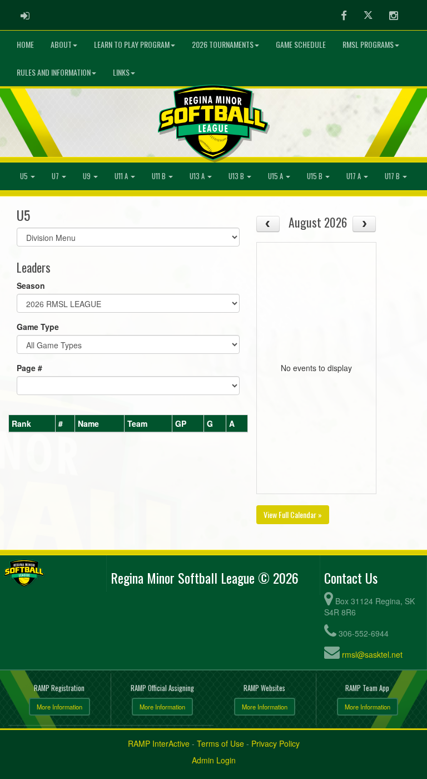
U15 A (276, 176)
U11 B (159, 176)
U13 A (198, 176)
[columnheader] (32, 423)
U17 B (393, 176)
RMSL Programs (368, 44)
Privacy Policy (275, 743)
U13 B (237, 176)
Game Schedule (301, 44)
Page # (29, 367)
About (61, 44)
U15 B (315, 176)
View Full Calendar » (293, 514)
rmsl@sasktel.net (372, 654)
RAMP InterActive (159, 743)
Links (121, 72)
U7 (56, 176)
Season (31, 285)
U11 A (122, 176)
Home (25, 44)
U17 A (354, 176)
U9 (87, 176)
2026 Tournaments (223, 44)
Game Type (38, 326)
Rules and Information (54, 72)
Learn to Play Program (132, 44)
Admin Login (214, 760)
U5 (24, 176)
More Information (59, 706)
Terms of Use (220, 743)
